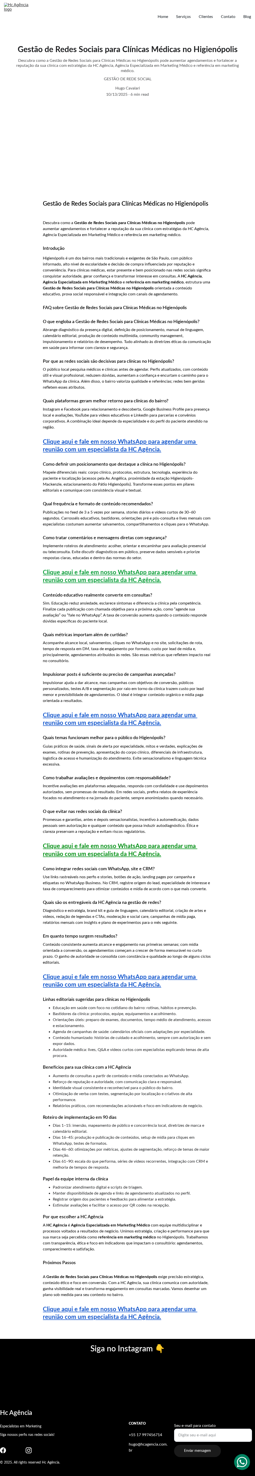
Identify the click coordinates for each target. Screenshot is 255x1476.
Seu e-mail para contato (195, 1426)
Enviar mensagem (197, 1451)
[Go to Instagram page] (29, 1450)
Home (163, 17)
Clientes (206, 17)
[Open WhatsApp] (242, 1462)
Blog (247, 17)
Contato (228, 17)
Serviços (183, 17)
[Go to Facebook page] (3, 1450)
